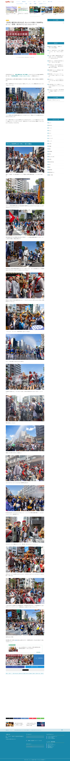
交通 (30, 3)
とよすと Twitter (51, 737)
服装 (16, 640)
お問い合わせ (50, 747)
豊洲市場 (23, 1)
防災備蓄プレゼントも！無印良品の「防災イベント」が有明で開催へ (56, 71)
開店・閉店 (50, 1)
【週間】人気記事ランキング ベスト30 (35, 740)
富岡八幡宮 (21, 673)
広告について (50, 745)
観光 (35, 1)
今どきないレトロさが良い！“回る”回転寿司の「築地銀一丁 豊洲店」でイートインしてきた (56, 91)
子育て (50, 154)
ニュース (18, 1)
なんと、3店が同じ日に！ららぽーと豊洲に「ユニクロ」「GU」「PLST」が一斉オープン (56, 51)
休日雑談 (50, 151)
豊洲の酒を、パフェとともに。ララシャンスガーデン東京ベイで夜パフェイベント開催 (56, 75)
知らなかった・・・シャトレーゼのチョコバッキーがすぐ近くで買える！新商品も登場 (56, 80)
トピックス (51, 138)
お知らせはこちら (13, 739)
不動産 (35, 3)
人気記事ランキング (42, 3)
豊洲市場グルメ (51, 172)
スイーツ (50, 135)
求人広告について (51, 746)
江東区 (34, 673)
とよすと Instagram (51, 738)
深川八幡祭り (38, 673)
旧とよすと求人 (51, 156)
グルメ (39, 1)
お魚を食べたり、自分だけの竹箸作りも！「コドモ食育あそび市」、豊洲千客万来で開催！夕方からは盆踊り (56, 66)
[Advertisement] (25, 65)
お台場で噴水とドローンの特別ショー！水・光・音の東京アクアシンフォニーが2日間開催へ (56, 85)
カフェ (50, 130)
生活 (26, 3)
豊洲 (42, 673)
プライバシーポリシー (51, 744)
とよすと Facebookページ (52, 736)
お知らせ (50, 125)
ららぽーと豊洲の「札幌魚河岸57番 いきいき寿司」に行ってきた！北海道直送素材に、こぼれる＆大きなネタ (56, 57)
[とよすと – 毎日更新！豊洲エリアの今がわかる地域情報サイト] (9, 2)
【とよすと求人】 (19, 3)
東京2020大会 (51, 161)
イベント (29, 1)
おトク (44, 1)
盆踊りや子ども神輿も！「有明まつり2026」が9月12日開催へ (55, 47)
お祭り (7, 673)
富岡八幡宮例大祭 (26, 673)
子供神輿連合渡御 (16, 673)
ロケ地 (50, 143)
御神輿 (31, 673)
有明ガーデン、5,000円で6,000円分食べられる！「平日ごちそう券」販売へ (56, 62)
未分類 (50, 159)
